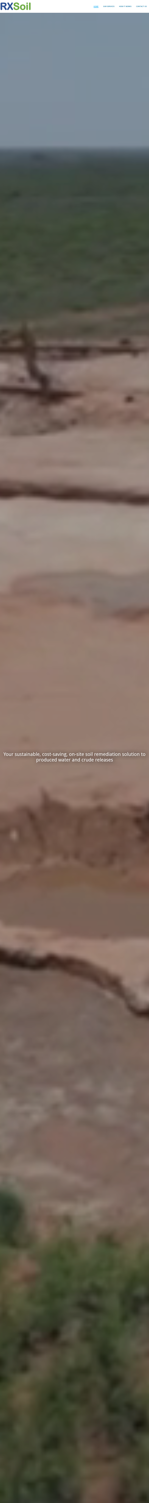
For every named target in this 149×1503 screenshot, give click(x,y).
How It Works (125, 6)
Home (96, 6)
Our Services (108, 6)
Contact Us (141, 6)
